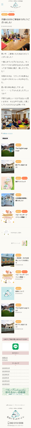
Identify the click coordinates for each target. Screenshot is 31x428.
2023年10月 (6, 371)
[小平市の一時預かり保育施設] (15, 7)
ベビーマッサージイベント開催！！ (22, 276)
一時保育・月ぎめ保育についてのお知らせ (22, 260)
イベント (10, 133)
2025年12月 (6, 368)
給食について (20, 291)
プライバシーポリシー (20, 405)
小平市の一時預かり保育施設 (15, 408)
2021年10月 (6, 384)
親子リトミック (21, 181)
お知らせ (5, 133)
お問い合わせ (9, 405)
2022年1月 (5, 378)
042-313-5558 (16, 423)
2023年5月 (5, 374)
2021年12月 (6, 381)
